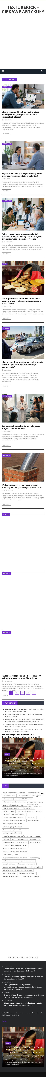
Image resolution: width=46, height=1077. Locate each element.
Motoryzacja (6, 328)
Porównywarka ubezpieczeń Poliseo (15, 842)
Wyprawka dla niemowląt (27, 873)
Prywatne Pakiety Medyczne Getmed (15, 845)
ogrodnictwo (31, 817)
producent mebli (35, 842)
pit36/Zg (37, 836)
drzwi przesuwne (34, 793)
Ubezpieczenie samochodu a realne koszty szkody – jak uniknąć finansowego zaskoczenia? (22, 364)
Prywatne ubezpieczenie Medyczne (14, 848)
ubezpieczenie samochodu (26, 864)
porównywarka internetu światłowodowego (26, 839)
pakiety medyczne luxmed (11, 833)
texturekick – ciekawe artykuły (23, 9)
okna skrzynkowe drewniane (12, 824)
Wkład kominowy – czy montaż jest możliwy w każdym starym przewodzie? (22, 486)
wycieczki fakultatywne (24, 870)
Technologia (6, 514)
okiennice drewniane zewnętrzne (14, 820)
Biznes (5, 264)
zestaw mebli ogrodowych (11, 876)
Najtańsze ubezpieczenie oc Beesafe (29, 811)
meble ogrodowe (8, 811)
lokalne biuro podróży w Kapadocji (14, 802)
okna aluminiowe (33, 820)
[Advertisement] (23, 42)
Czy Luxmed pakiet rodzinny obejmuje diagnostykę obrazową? (21, 427)
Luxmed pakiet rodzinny (11, 808)
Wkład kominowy (8, 870)
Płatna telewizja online (10, 855)
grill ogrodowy (7, 799)
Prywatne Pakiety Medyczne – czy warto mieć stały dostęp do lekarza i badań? (22, 174)
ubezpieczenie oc (9, 864)
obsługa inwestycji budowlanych (13, 817)
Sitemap (4, 1021)
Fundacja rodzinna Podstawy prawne (30, 796)
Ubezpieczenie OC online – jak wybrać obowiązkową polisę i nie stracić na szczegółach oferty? (20, 114)
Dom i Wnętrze (6, 455)
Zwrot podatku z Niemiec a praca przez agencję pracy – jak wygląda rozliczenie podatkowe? (21, 301)
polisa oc (6, 839)
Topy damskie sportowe (26, 861)
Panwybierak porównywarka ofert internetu (17, 836)
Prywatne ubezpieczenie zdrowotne (15, 851)
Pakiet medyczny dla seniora (12, 827)
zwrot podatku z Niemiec (31, 876)
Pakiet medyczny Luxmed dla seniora (15, 830)
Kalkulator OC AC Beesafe (23, 799)
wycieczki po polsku (9, 873)
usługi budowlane (35, 867)
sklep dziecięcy (35, 858)
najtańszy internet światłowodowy (14, 814)
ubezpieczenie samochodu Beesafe (15, 867)
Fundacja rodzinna (9, 796)
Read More (6, 134)
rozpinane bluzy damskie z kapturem (15, 858)
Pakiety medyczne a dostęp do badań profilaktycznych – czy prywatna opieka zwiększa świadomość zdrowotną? (22, 236)
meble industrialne (28, 808)
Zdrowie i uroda (7, 87)
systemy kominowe (9, 861)
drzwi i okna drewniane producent (14, 793)
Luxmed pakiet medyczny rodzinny (14, 805)
